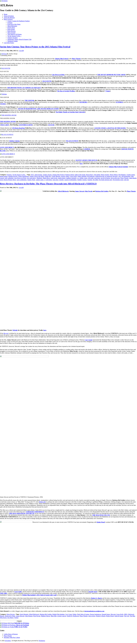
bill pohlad (97, 174)
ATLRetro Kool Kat (18, 128)
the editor (95, 180)
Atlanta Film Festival (58, 174)
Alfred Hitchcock (34, 614)
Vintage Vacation (12, 38)
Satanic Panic (31, 180)
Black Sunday (105, 174)
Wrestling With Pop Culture (12, 637)
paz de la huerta (105, 178)
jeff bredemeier (126, 176)
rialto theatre (132, 178)
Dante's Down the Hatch (37, 176)
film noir (113, 614)
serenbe (61, 180)
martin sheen (61, 178)
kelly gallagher (9, 178)
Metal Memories (12, 26)
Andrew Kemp (47, 174)
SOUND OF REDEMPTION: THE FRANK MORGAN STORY (38, 108)
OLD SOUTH (46, 81)
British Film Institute (58, 614)
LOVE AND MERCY (7, 147)
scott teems (48, 180)
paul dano (97, 178)
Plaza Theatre (124, 178)
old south (90, 178)
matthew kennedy (71, 178)
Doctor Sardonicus (95, 614)
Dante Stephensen (23, 176)
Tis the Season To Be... (19, 174)
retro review (91, 616)
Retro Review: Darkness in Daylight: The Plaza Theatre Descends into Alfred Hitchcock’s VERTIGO (48, 183)
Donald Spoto (106, 614)
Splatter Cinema (82, 180)
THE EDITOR (29, 100)
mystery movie (61, 616)
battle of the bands (80, 174)
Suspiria (89, 180)
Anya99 (21, 50)
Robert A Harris (100, 616)
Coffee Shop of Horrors (11, 634)
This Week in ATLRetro (14, 34)
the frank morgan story (105, 180)
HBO (125, 614)
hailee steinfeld (82, 176)
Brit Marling (122, 174)
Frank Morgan (56, 176)
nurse (85, 178)
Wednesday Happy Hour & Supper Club (19, 39)
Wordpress (42, 640)
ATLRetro (8, 640)
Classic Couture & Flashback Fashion (18, 21)
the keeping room (118, 180)
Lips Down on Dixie (20, 178)
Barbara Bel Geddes (46, 614)
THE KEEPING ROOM (8, 121)
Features (9, 22)
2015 (32, 174)
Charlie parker (130, 174)
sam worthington (22, 180)
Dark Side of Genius (83, 614)
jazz (119, 176)
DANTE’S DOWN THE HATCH (86, 160)
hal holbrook (91, 176)
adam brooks (38, 174)
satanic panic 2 (40, 180)
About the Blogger (9, 17)
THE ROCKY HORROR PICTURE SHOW (111, 74)
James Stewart (20, 616)
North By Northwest (73, 616)
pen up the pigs (115, 178)
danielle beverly (13, 176)
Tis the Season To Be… (14, 36)
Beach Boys (89, 174)
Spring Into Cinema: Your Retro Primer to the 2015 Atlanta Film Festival (35, 46)
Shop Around (11, 32)
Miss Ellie (54, 616)
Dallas (74, 614)
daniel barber (4, 176)
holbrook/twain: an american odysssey (106, 176)
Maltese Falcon (45, 616)
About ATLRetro (9, 16)
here (81, 163)
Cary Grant (68, 614)
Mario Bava (46, 178)
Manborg (39, 178)
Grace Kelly (73, 176)
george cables (65, 176)
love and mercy (31, 178)
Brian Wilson (114, 174)
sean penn (55, 180)
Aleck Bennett (24, 614)
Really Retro (11, 27)
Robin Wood (110, 616)
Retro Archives (8, 19)
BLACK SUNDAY (72, 141)
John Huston (29, 616)
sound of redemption (70, 180)
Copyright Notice (9, 43)
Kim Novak (36, 616)
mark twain (54, 178)
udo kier (126, 180)
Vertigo (16, 617)
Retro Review (11, 31)
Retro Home (11, 29)
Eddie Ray (48, 176)
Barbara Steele (69, 174)
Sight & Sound (118, 616)
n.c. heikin (80, 178)
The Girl (126, 616)
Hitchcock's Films (10, 616)
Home (5, 14)
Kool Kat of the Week (13, 24)
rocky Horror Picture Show (8, 180)
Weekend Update (12, 41)
